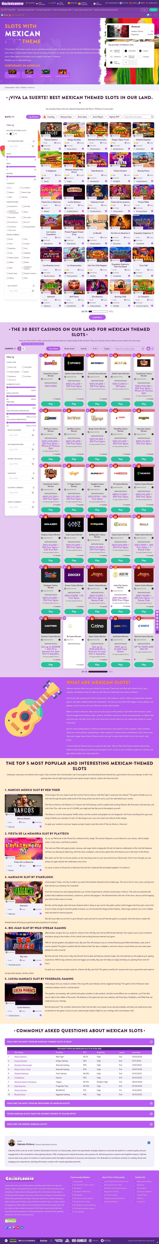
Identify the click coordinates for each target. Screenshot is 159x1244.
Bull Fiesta (74, 296)
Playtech (46, 211)
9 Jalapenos (51, 170)
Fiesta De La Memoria (51, 202)
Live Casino (99, 3)
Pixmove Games (72, 276)
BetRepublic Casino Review (97, 535)
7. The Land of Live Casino (81, 1202)
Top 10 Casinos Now (17, 15)
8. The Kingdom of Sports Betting (84, 1205)
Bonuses (73, 3)
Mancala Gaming (131, 56)
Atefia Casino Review (120, 373)
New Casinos (41, 3)
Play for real (51, 130)
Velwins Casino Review (143, 484)
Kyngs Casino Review (97, 428)
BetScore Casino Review (51, 429)
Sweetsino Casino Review (50, 374)
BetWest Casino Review (74, 429)
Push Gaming (117, 62)
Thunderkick (140, 243)
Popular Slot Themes (111, 1192)
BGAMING (132, 51)
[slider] (7, 157)
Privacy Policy (141, 1188)
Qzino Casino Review (97, 636)
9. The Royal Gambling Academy (83, 1208)
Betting (125, 3)
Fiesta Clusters (120, 170)
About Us (140, 1198)
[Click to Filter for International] (23, 349)
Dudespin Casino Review (51, 586)
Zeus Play (93, 276)
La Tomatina (143, 296)
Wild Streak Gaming (14, 964)
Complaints (153, 3)
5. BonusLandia (77, 1195)
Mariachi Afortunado (97, 139)
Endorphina (117, 243)
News (143, 3)
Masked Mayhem (143, 139)
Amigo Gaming (72, 149)
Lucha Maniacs (74, 202)
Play (51, 404)
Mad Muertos (97, 170)
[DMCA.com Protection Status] (10, 1222)
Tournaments (113, 3)
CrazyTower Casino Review (144, 374)
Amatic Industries (95, 306)
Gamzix (145, 51)
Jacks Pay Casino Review (120, 586)
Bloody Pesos (143, 170)
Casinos (31, 3)
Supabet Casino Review (97, 485)
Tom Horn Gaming (142, 306)
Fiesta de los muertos (120, 202)
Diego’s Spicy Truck (120, 139)
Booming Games (141, 211)
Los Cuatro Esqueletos (51, 232)
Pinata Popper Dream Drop (74, 232)
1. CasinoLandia (77, 1181)
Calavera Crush (97, 202)
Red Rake (116, 306)
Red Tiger (47, 149)
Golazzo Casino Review (50, 534)
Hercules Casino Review (144, 429)
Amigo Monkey (74, 139)
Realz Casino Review (143, 534)
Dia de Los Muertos (62, 76)
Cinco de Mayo (46, 76)
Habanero (117, 57)
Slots (53, 3)
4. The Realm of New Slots (81, 1192)
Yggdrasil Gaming (141, 181)
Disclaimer (140, 1185)
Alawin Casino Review (97, 585)
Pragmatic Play (94, 181)
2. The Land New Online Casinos (83, 1185)
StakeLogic (47, 306)
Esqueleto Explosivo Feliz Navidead (120, 265)
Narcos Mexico (51, 139)
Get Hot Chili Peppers (97, 265)
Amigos (29, 76)
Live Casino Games (110, 1195)
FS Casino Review (120, 484)
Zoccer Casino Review (74, 585)
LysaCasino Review (120, 636)
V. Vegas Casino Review (74, 485)
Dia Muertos (97, 296)
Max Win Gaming (49, 276)
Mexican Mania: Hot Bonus (74, 170)
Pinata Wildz (143, 202)
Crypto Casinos (84, 3)
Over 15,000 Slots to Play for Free (116, 1181)
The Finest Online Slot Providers (115, 1188)
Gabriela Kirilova (25, 1144)
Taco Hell (143, 265)
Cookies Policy (142, 1195)
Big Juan (23, 956)
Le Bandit (97, 233)
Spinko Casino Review (74, 373)
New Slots (61, 3)
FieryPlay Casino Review (120, 429)
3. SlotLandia (76, 1188)
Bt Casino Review (74, 636)
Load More (97, 317)
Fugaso (69, 181)
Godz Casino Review (74, 534)
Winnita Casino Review (143, 636)
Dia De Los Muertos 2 (120, 233)
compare (57, 399)
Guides (134, 3)
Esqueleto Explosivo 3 (143, 233)
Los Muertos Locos (51, 265)
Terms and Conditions (144, 1192)
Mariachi (12, 76)
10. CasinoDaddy (78, 1212)
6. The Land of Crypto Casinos (82, 1198)
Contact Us (141, 1202)
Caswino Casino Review (50, 636)
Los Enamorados (74, 265)
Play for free (51, 191)
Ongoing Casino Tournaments (114, 1198)
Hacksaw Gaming (95, 243)
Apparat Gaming (117, 51)
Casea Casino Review (120, 534)
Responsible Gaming (144, 1181)
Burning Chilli (120, 296)
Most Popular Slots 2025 (113, 1185)
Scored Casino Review (97, 373)
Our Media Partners (111, 1202)
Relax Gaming (48, 243)
